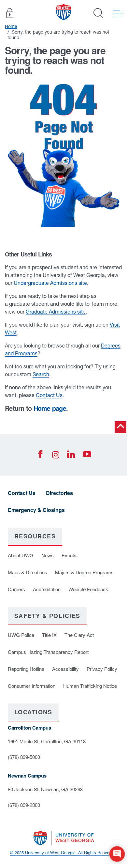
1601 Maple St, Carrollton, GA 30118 (47, 741)
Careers (16, 589)
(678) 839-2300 (24, 804)
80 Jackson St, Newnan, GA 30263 (45, 789)
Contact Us (49, 395)
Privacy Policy (102, 668)
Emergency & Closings (36, 510)
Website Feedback (88, 589)
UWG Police (21, 634)
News (47, 555)
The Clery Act (79, 634)
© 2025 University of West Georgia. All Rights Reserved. (63, 852)
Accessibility (65, 668)
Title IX (49, 634)
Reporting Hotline (26, 668)
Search (41, 374)
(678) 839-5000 (24, 756)
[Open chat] (117, 854)
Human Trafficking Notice (90, 685)
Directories (59, 493)
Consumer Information (31, 685)
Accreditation (47, 589)
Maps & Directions (27, 572)
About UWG (21, 555)
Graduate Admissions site (56, 312)
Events (69, 555)
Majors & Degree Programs (84, 572)
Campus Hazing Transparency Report (48, 651)
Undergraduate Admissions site (50, 283)
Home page (50, 408)
